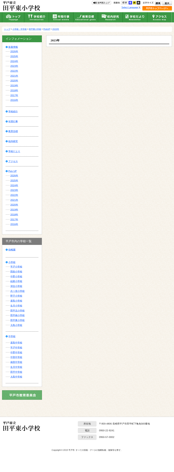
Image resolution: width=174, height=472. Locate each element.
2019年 (14, 85)
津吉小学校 (16, 286)
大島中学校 (16, 376)
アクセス (13, 161)
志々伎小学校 (17, 291)
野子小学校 (16, 295)
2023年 (55, 29)
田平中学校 (16, 372)
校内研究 (13, 141)
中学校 (11, 336)
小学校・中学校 (19, 29)
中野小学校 (16, 276)
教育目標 (13, 131)
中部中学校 (16, 357)
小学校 (11, 262)
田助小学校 (16, 271)
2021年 (14, 75)
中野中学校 (16, 352)
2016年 (14, 100)
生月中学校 (16, 367)
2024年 (14, 61)
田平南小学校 (17, 315)
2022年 (14, 71)
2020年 (14, 80)
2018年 (14, 90)
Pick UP (12, 171)
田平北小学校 (17, 310)
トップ (7, 29)
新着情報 (13, 47)
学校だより (14, 151)
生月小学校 (16, 305)
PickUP (46, 29)
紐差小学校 (16, 281)
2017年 (14, 95)
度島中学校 (16, 342)
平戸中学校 (16, 347)
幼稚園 (11, 249)
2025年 (14, 56)
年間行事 (13, 121)
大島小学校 (16, 325)
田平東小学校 (35, 29)
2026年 (14, 51)
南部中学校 (16, 362)
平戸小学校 (16, 266)
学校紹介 (13, 111)
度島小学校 (16, 300)
